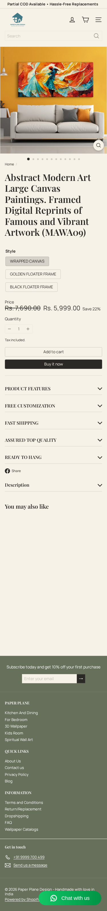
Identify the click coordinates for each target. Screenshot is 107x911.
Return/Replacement (23, 809)
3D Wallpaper (16, 726)
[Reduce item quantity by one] (9, 329)
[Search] (96, 36)
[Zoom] (98, 145)
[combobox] (53, 36)
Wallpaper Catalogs (21, 829)
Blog (9, 781)
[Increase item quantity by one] (28, 329)
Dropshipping (17, 815)
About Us (13, 761)
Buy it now (53, 364)
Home (9, 164)
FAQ (8, 822)
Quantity (13, 319)
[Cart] (85, 19)
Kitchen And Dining (21, 712)
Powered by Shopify (22, 899)
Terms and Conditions (24, 802)
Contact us (14, 767)
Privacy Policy (17, 774)
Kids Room (14, 733)
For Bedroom (16, 719)
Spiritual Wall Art (19, 739)
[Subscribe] (81, 679)
